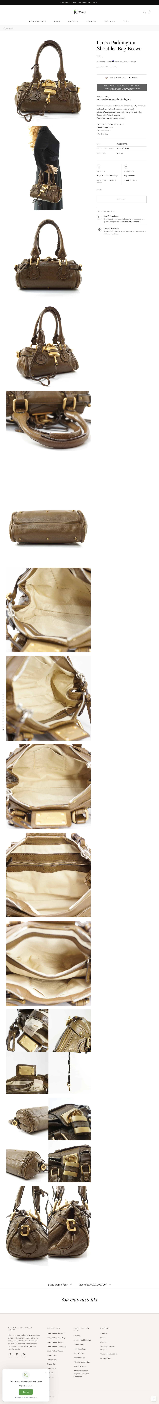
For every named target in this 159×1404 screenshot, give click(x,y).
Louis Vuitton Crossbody (56, 1346)
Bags (57, 21)
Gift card (77, 1335)
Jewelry (92, 21)
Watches (73, 21)
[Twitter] (108, 189)
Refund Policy (79, 1344)
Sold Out (121, 199)
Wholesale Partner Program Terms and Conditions (81, 1373)
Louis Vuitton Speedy (55, 1342)
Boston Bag (51, 1364)
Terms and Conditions (108, 1353)
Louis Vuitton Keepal (55, 1350)
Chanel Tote (51, 1355)
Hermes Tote (52, 1359)
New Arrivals (37, 21)
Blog (127, 21)
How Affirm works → (130, 180)
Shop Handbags (80, 1349)
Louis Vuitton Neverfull (56, 1333)
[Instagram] (17, 1355)
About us (103, 1333)
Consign (110, 21)
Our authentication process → (130, 222)
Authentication (79, 1357)
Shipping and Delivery (82, 1340)
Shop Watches (79, 1353)
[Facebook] (105, 189)
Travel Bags (51, 1368)
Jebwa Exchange (80, 1366)
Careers (103, 1337)
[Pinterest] (111, 189)
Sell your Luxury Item (82, 1362)
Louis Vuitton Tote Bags (56, 1337)
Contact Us (104, 1342)
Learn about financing (107, 67)
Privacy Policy (106, 1358)
